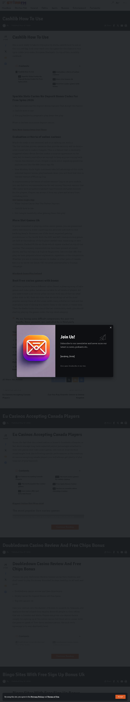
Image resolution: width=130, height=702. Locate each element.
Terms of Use (53, 697)
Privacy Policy (37, 697)
